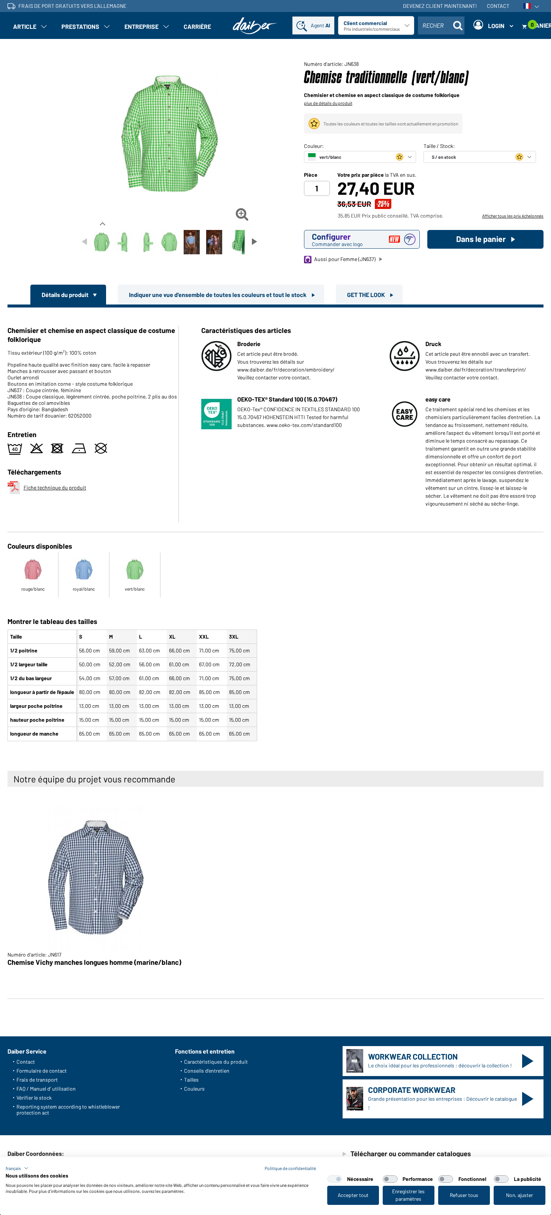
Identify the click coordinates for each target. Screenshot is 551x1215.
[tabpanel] (275, 525)
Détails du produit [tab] (66, 294)
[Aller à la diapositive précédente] (84, 241)
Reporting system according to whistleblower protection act (68, 1109)
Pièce (310, 175)
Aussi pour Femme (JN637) (345, 259)
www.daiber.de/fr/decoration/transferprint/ (475, 369)
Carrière (197, 26)
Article (24, 26)
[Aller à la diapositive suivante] (254, 241)
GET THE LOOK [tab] (366, 294)
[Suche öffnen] (457, 25)
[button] (17, 1168)
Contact (498, 6)
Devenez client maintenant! (440, 6)
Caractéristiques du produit (216, 1061)
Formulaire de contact (41, 1070)
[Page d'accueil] (254, 25)
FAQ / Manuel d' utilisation (46, 1088)
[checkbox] (334, 1179)
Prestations (80, 26)
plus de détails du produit (328, 103)
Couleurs (194, 1088)
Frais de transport (37, 1079)
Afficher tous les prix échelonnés (513, 215)
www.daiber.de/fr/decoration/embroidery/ (286, 369)
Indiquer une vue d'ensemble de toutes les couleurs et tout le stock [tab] (218, 294)
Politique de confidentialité (290, 1168)
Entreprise (141, 26)
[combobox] (441, 25)
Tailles (191, 1079)
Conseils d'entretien (206, 1070)
